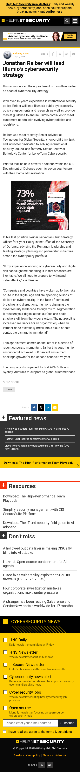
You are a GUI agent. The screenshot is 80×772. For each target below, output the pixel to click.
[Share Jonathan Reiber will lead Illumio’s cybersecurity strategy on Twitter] (60, 54)
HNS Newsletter (23, 652)
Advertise (60, 755)
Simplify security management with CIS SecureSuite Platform (33, 511)
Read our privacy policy (27, 755)
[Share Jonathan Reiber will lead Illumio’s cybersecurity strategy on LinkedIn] (66, 54)
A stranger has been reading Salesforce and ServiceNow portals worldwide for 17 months (38, 603)
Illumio (9, 389)
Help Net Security (56, 748)
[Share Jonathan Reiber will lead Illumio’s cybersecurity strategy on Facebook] (53, 54)
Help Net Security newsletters (28, 4)
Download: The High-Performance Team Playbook (38, 462)
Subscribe (67, 723)
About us (48, 755)
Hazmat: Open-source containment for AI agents (32, 438)
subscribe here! (51, 11)
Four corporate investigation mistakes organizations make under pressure (32, 590)
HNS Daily (18, 640)
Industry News (21, 53)
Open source (20, 708)
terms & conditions (59, 732)
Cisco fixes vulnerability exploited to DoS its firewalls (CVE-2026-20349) (36, 577)
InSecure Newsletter (27, 664)
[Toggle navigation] (75, 21)
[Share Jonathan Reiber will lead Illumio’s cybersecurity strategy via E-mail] (73, 54)
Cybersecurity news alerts (31, 676)
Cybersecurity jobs (25, 692)
